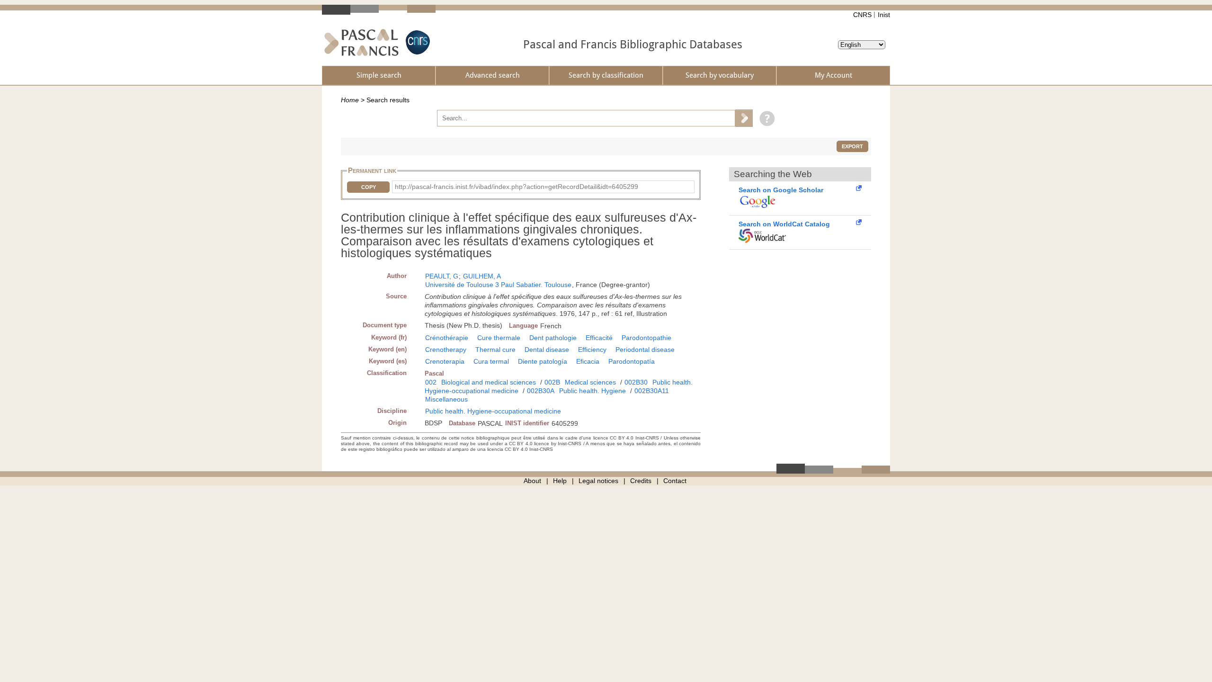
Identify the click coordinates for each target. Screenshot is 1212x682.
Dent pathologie (553, 337)
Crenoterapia (444, 361)
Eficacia (587, 361)
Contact (674, 481)
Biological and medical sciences (488, 382)
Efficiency (592, 349)
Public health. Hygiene (592, 391)
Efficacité (599, 337)
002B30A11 (651, 391)
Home (350, 100)
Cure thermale (498, 337)
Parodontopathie (646, 337)
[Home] (361, 42)
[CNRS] (416, 42)
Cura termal (491, 361)
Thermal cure (495, 349)
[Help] (765, 118)
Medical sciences (590, 382)
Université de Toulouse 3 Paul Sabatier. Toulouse (498, 284)
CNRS (862, 14)
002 (431, 382)
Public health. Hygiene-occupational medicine (493, 411)
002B (552, 382)
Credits (640, 481)
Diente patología (542, 361)
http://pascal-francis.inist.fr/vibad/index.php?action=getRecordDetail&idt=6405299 (516, 186)
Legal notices (598, 481)
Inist (884, 14)
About (532, 481)
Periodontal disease (645, 349)
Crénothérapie (446, 337)
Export (852, 146)
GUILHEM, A (482, 276)
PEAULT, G (441, 276)
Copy (368, 187)
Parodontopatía (631, 361)
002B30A (540, 391)
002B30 (636, 382)
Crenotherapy (445, 349)
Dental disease (547, 349)
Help (560, 481)
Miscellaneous (446, 399)
